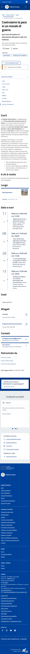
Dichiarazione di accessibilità (8, 616)
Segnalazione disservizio (7, 601)
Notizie (3, 557)
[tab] (12, 428)
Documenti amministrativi (8, 522)
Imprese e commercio (6, 533)
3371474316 (5, 345)
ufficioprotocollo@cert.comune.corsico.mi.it (15, 592)
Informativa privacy (6, 611)
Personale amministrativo (8, 501)
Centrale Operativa (6, 590)
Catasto (3, 517)
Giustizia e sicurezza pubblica (9, 530)
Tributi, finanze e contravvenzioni (10, 540)
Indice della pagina (6, 77)
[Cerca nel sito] (26, 7)
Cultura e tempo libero (7, 520)
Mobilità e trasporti (6, 535)
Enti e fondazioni (5, 493)
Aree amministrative (6, 496)
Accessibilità (23, 639)
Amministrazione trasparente (9, 606)
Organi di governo (6, 490)
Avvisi (2, 552)
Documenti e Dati (5, 503)
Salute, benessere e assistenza (9, 538)
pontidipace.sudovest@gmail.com (11, 338)
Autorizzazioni (5, 515)
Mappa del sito (15, 639)
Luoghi (3, 568)
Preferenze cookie (6, 639)
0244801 (5, 582)
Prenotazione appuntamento (8, 598)
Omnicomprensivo (7, 192)
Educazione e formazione (7, 527)
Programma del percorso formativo (12, 324)
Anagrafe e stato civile (7, 512)
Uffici (2, 488)
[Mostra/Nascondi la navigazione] (2, 7)
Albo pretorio (4, 608)
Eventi (2, 566)
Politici (3, 498)
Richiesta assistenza (6, 603)
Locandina (6, 314)
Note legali (4, 614)
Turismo (3, 543)
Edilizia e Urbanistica (6, 525)
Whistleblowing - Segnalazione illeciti (11, 621)
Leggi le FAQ (4, 596)
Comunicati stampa (6, 554)
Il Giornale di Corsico (6, 619)
